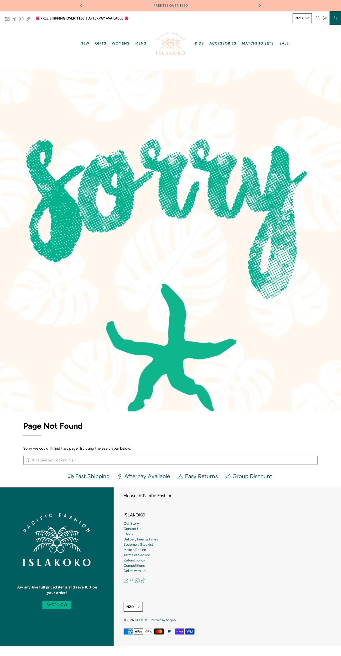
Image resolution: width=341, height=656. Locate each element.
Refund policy (134, 560)
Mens (140, 43)
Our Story (131, 523)
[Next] (259, 5)
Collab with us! (135, 571)
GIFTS (100, 43)
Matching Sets (258, 43)
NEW (84, 43)
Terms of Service (137, 555)
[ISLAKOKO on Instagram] (22, 20)
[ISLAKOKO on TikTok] (29, 20)
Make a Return (135, 550)
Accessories (222, 43)
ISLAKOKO (142, 620)
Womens (121, 43)
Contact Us (132, 529)
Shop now (56, 604)
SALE (284, 43)
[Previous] (81, 5)
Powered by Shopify (163, 620)
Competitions (134, 565)
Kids (199, 43)
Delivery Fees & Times (141, 539)
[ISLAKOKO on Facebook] (15, 20)
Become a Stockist (138, 544)
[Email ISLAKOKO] (8, 20)
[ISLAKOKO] (170, 43)
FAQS (128, 534)
